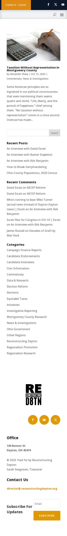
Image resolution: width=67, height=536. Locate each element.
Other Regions (16, 335)
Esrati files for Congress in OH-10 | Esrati (33, 220)
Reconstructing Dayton (22, 341)
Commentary (14, 78)
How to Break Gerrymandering (27, 167)
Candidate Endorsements (23, 256)
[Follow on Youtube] (63, 4)
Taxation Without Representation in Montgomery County (33, 69)
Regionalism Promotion (22, 347)
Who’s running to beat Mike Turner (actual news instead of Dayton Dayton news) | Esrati (32, 204)
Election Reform (17, 286)
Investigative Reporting (22, 311)
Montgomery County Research (27, 317)
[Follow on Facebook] (48, 4)
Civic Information (18, 268)
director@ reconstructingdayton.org (32, 488)
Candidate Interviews (20, 262)
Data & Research (18, 280)
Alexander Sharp (19, 74)
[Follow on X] (55, 4)
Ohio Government (18, 329)
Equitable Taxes (17, 299)
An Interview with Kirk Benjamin (27, 161)
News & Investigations (35, 78)
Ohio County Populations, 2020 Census (32, 173)
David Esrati (14, 187)
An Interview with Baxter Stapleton (29, 155)
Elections (13, 292)
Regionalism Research (21, 353)
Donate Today (16, 5)
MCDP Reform (36, 187)
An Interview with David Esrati (26, 148)
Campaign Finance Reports (24, 250)
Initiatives (13, 305)
